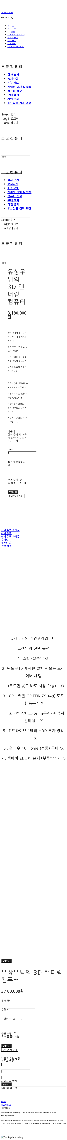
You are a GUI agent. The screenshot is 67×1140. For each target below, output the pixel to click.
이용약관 (3, 1101)
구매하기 (6, 960)
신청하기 (6, 1084)
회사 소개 (11, 25)
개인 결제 (11, 43)
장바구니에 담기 (9, 1049)
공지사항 (11, 28)
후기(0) (5, 539)
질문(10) (6, 542)
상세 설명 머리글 (10, 530)
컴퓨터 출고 (12, 37)
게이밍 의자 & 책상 (15, 34)
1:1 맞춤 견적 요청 (15, 46)
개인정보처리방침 (6, 1105)
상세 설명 (6, 533)
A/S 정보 (11, 31)
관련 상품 (6, 546)
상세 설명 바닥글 (10, 536)
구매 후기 (11, 40)
